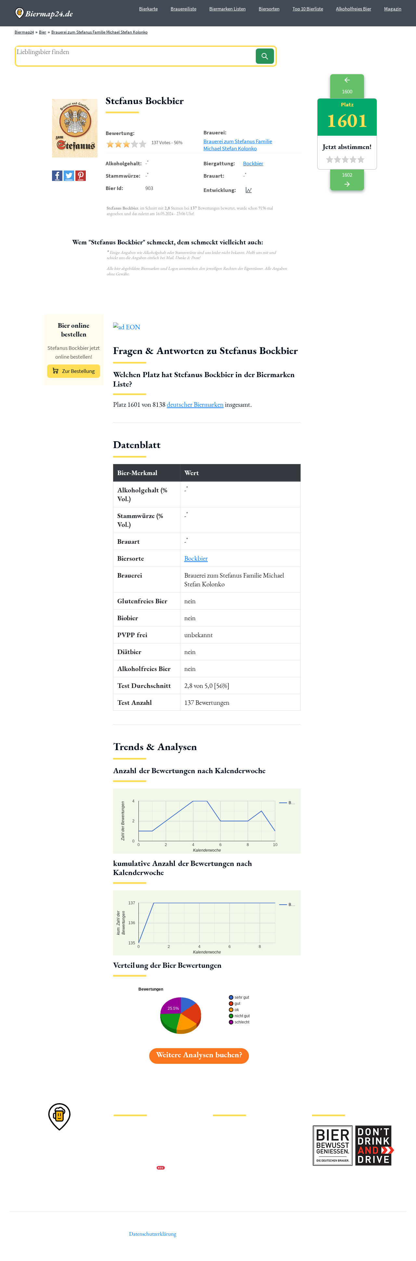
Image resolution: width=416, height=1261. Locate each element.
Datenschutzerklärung (133, 1148)
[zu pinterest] (80, 176)
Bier (42, 32)
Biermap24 (24, 32)
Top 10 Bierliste (307, 9)
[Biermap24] (44, 13)
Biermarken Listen (227, 9)
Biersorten (269, 9)
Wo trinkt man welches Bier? (238, 1189)
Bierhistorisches (226, 1179)
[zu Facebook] (57, 176)
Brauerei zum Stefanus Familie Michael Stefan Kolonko (99, 32)
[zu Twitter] (69, 176)
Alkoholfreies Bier (353, 9)
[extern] (332, 1129)
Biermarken (223, 1148)
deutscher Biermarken (195, 404)
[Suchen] (265, 56)
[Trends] (247, 190)
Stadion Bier (224, 1158)
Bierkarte (148, 9)
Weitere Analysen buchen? (199, 1054)
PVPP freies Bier (226, 1169)
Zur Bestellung (78, 371)
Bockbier (253, 163)
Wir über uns (125, 1158)
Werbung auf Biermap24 (135, 1169)
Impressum (123, 1137)
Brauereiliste (183, 9)
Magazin (392, 9)
